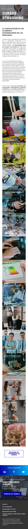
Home (3, 8)
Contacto (4, 504)
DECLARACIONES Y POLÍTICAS (9, 509)
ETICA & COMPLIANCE (7, 506)
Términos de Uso (6, 520)
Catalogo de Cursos (9, 8)
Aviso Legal (17, 519)
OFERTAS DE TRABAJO (12, 494)
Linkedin (5, 472)
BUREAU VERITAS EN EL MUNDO (9, 511)
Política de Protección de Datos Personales (12, 522)
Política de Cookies (15, 520)
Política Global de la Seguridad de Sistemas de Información (12, 524)
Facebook (14, 472)
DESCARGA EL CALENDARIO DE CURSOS (14, 454)
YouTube (23, 472)
